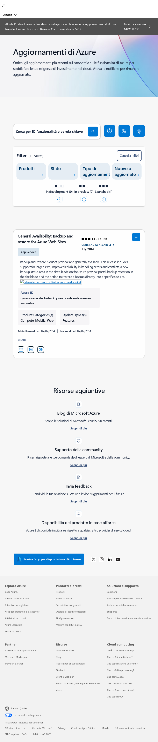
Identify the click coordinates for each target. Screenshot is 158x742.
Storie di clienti (13, 631)
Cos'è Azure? (11, 591)
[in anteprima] (83, 199)
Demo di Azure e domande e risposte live (129, 618)
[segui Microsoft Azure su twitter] (93, 559)
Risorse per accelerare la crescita (124, 598)
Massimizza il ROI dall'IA (69, 624)
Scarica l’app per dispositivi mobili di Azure (52, 559)
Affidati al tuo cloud (15, 618)
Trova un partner (14, 663)
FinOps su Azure (64, 618)
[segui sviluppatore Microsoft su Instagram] (101, 559)
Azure (8, 15)
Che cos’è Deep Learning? (120, 670)
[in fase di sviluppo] (59, 199)
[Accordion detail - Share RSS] (31, 349)
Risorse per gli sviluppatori (70, 663)
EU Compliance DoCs (16, 734)
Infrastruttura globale (17, 605)
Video (59, 689)
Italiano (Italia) (19, 708)
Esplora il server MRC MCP (135, 26)
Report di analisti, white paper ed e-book (78, 683)
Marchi (105, 728)
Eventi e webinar (65, 676)
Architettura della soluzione (122, 605)
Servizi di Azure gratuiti (68, 605)
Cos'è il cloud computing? (120, 650)
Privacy (62, 728)
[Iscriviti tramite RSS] (124, 131)
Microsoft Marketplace (17, 657)
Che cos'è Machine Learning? (122, 663)
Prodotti (60, 591)
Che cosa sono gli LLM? (119, 683)
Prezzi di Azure (64, 598)
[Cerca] (93, 131)
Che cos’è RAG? (115, 696)
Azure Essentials (13, 624)
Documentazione (65, 650)
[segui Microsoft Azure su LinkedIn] (109, 559)
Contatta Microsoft (42, 728)
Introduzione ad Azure (17, 598)
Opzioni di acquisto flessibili (71, 611)
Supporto (112, 611)
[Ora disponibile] (103, 199)
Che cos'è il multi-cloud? (119, 657)
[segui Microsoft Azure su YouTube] (117, 559)
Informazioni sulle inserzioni (130, 728)
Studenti (60, 670)
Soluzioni (112, 591)
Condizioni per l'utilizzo (83, 728)
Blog (58, 657)
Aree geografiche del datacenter (22, 611)
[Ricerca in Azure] (4, 5)
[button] (109, 131)
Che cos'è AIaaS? (115, 676)
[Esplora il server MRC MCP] (139, 131)
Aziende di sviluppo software (20, 650)
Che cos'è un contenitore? (120, 689)
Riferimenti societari (16, 728)
